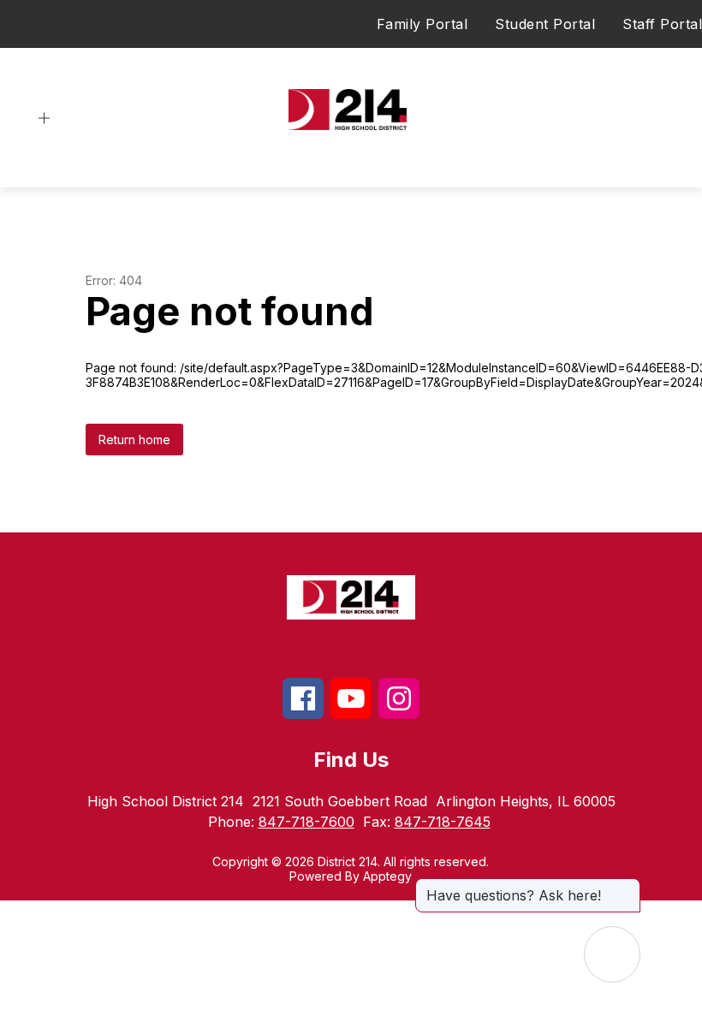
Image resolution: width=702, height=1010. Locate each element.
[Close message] (627, 887)
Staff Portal (662, 24)
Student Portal (545, 24)
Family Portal (422, 24)
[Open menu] (44, 118)
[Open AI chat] (612, 954)
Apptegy (387, 876)
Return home (134, 439)
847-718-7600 (306, 821)
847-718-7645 (443, 821)
